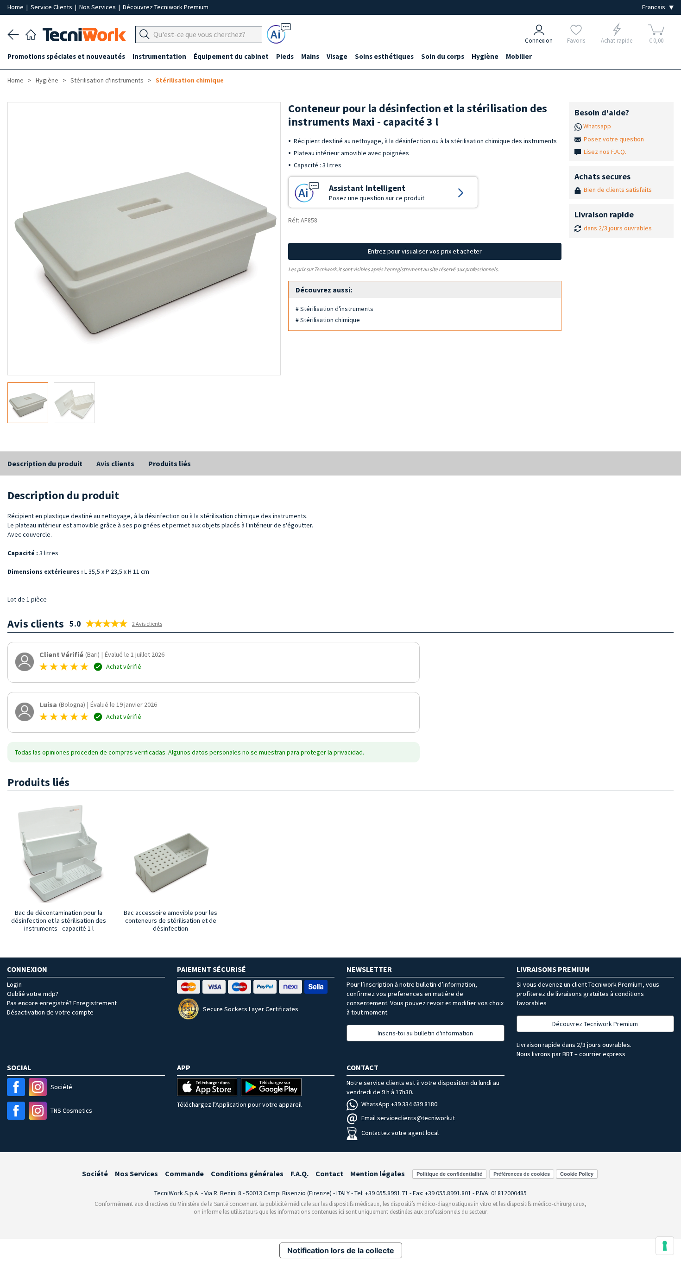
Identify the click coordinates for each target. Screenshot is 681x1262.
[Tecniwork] (31, 33)
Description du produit (44, 463)
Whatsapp (597, 126)
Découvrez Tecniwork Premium (165, 7)
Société (95, 1173)
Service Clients (52, 7)
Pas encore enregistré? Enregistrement (62, 1003)
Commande (184, 1173)
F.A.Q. (299, 1173)
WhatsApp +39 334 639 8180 (399, 1104)
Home (16, 7)
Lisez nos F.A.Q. (605, 151)
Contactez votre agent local (400, 1133)
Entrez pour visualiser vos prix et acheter (425, 251)
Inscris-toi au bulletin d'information (425, 1033)
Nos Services (98, 7)
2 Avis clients (147, 623)
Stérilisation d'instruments (107, 80)
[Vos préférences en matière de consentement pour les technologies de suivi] (665, 1246)
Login (14, 984)
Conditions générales (247, 1173)
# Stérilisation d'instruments (334, 308)
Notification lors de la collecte (340, 1250)
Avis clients (115, 463)
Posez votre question (614, 139)
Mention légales (377, 1173)
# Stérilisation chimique (328, 320)
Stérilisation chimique (190, 80)
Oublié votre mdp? (32, 993)
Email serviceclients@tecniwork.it (408, 1118)
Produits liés (169, 463)
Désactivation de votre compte (50, 1012)
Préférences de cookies (521, 1173)
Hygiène (47, 80)
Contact (329, 1173)
